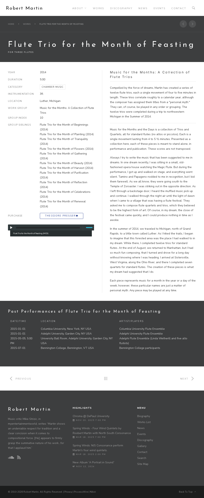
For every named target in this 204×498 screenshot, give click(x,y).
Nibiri (93, 491)
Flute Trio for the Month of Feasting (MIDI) (30, 233)
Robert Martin (24, 8)
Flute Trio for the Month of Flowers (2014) (66, 149)
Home (11, 24)
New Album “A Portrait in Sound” (93, 462)
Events (159, 8)
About (77, 8)
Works (98, 8)
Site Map (142, 464)
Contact (178, 8)
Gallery (141, 446)
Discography (121, 8)
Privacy (68, 491)
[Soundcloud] (11, 457)
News (143, 8)
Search (141, 458)
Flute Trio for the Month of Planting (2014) (67, 134)
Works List (144, 422)
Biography (143, 416)
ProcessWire (81, 491)
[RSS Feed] (19, 458)
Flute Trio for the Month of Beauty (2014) (66, 163)
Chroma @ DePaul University (91, 416)
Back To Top (186, 491)
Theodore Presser (60, 215)
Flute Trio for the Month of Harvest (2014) (66, 168)
